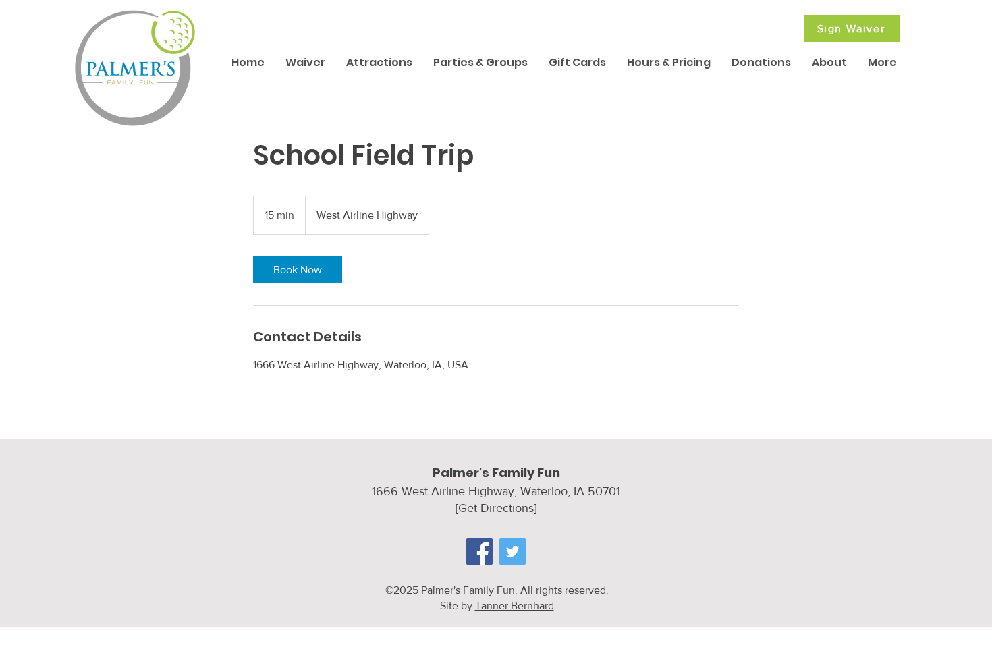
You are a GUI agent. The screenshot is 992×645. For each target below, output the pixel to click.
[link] (297, 269)
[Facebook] (479, 551)
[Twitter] (512, 551)
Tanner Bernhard (514, 605)
